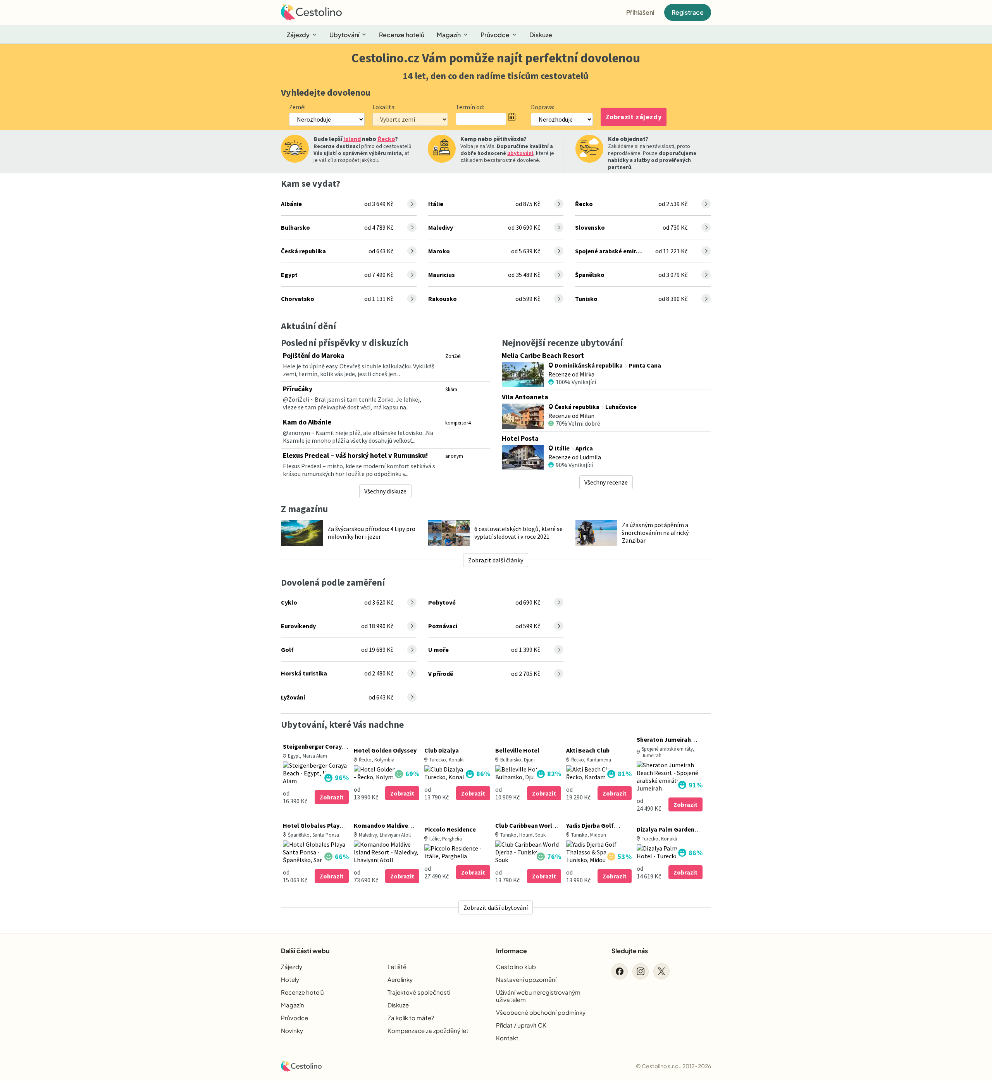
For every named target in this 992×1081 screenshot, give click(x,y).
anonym (454, 456)
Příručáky (297, 388)
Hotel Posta (520, 438)
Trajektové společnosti (419, 992)
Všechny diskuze (385, 491)
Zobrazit (332, 797)
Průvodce (495, 35)
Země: (297, 107)
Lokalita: (384, 107)
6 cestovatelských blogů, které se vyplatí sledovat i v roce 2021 (518, 532)
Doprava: (542, 107)
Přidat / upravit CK (521, 1025)
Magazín (449, 35)
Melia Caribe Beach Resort (543, 355)
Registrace (688, 12)
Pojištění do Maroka (313, 355)
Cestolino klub (516, 966)
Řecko (386, 139)
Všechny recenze (606, 482)
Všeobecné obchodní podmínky (541, 1012)
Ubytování (344, 35)
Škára (451, 389)
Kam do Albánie (307, 422)
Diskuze (540, 35)
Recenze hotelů (401, 35)
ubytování (520, 153)
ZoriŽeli (453, 356)
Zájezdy (298, 35)
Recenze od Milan (571, 415)
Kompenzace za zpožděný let (428, 1030)
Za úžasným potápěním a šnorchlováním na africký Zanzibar (655, 532)
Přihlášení (640, 12)
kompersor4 (457, 422)
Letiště (397, 966)
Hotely (290, 979)
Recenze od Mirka (571, 374)
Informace (511, 951)
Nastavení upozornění (526, 979)
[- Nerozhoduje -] (562, 119)
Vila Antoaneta (525, 396)
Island (352, 139)
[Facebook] (619, 971)
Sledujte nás (629, 951)
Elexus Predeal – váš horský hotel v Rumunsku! (355, 455)
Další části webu (305, 951)
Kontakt (507, 1037)
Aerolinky (400, 979)
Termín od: (470, 107)
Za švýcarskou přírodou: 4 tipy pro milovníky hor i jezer (371, 532)
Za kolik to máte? (411, 1017)
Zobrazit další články (495, 560)
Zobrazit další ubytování (495, 907)
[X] (661, 971)
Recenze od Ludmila (574, 457)
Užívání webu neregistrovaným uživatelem (538, 995)
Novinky (292, 1030)
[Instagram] (640, 971)
